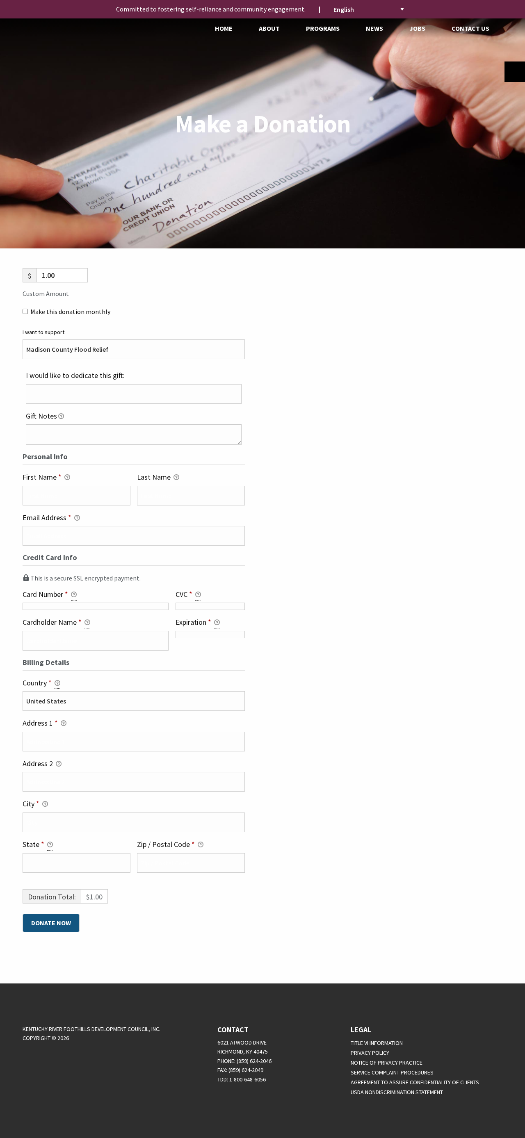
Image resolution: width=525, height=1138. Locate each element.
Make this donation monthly (70, 311)
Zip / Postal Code (166, 844)
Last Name (154, 477)
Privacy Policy (370, 1052)
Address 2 (39, 763)
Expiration (193, 622)
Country (37, 682)
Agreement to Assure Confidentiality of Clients (415, 1082)
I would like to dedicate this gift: (75, 375)
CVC (184, 594)
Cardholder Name (52, 622)
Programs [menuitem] (323, 28)
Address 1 (40, 723)
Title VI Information (377, 1043)
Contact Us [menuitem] (470, 28)
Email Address (47, 517)
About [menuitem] (269, 28)
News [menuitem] (374, 28)
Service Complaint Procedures (392, 1072)
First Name (42, 477)
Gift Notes (41, 416)
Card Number (45, 594)
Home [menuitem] (224, 28)
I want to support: (44, 332)
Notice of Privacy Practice (386, 1062)
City (31, 803)
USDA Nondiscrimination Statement (397, 1092)
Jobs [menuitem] (417, 28)
